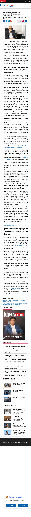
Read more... (21, 502)
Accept (11, 505)
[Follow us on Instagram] (30, 1)
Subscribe (3, 1)
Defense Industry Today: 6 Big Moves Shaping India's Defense (14, 301)
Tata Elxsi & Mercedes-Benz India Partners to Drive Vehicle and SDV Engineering (15, 360)
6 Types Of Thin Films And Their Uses (14, 364)
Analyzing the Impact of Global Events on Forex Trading (14, 351)
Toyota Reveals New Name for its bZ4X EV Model (15, 372)
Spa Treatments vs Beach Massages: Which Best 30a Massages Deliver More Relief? (15, 304)
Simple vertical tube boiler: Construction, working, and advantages (14, 376)
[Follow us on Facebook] (23, 1)
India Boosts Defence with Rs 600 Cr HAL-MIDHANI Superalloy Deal (15, 367)
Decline (23, 505)
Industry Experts (16, 11)
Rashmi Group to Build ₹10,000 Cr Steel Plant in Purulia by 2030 (14, 347)
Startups (9, 11)
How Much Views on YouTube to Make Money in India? (14, 356)
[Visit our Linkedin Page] (27, 1)
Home (4, 11)
